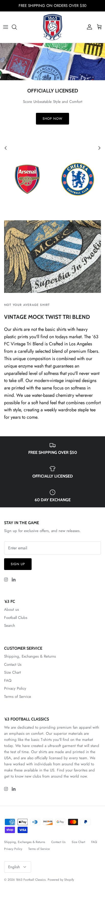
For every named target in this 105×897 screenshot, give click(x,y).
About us (11, 609)
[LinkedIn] (14, 579)
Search (9, 625)
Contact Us (12, 664)
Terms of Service (17, 696)
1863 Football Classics (31, 879)
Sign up (18, 564)
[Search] (16, 27)
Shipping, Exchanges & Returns (30, 656)
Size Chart (12, 672)
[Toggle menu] (5, 27)
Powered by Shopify (61, 879)
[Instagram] (6, 579)
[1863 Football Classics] (52, 27)
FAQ (7, 680)
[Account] (88, 27)
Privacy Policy (15, 688)
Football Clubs (15, 617)
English (14, 867)
